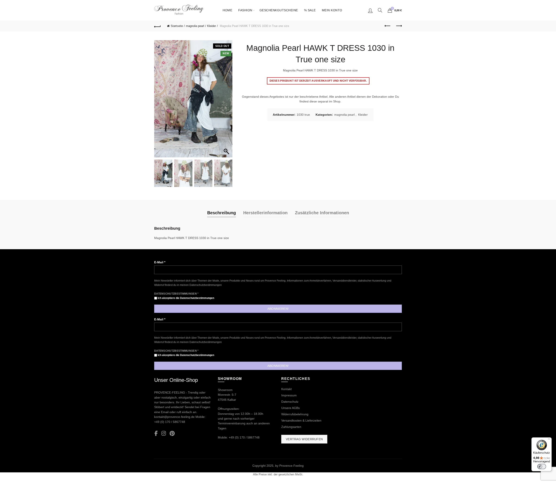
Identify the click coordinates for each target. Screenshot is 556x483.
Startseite (177, 26)
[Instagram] (163, 434)
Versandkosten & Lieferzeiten (301, 420)
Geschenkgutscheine (279, 10)
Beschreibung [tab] (221, 212)
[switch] (541, 466)
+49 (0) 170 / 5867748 (169, 422)
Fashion (245, 10)
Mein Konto (332, 10)
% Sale (310, 10)
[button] (227, 101)
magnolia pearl (195, 26)
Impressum (289, 395)
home (227, 10)
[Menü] (549, 440)
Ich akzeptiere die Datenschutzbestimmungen (185, 298)
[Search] (380, 10)
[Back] (157, 26)
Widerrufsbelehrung (294, 414)
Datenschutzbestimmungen (205, 285)
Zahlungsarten (291, 427)
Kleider (211, 26)
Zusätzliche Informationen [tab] (322, 212)
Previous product (387, 26)
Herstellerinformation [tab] (265, 212)
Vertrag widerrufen (304, 439)
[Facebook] (156, 434)
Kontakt (286, 389)
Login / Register (370, 10)
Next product (398, 26)
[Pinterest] (172, 434)
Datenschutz (289, 401)
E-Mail (159, 262)
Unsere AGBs (290, 408)
